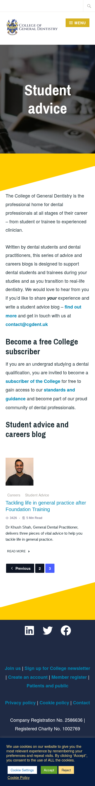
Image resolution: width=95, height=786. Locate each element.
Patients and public (47, 685)
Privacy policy (20, 702)
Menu (80, 22)
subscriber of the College (33, 381)
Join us (13, 668)
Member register (69, 677)
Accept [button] (49, 770)
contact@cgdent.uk (27, 324)
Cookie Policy (19, 777)
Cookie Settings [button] (22, 770)
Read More (16, 551)
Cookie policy (54, 702)
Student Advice (37, 494)
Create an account (28, 677)
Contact (81, 702)
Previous (23, 568)
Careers (13, 494)
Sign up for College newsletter (57, 668)
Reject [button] (66, 770)
